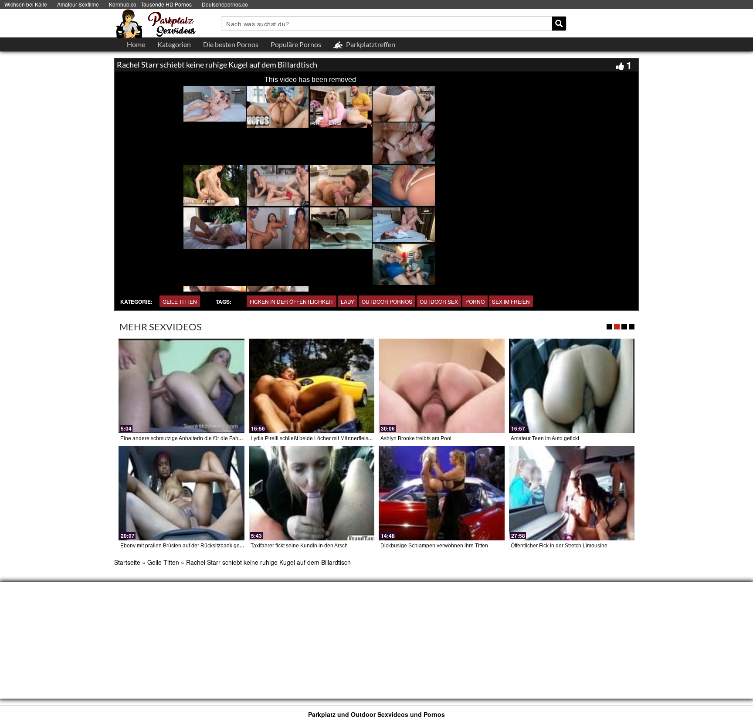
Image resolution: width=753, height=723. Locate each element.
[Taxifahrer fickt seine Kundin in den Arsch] (312, 493)
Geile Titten (180, 301)
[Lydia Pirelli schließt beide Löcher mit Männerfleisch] (312, 386)
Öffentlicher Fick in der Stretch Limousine (559, 546)
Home (136, 44)
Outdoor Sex (439, 301)
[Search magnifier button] (559, 24)
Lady (347, 301)
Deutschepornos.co (225, 4)
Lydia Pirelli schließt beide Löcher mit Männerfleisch (312, 438)
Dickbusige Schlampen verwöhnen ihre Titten (434, 546)
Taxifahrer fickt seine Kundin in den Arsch (299, 546)
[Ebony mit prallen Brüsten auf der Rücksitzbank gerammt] (181, 493)
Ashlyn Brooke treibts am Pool (415, 438)
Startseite (127, 562)
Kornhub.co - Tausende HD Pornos (150, 4)
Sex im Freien (511, 301)
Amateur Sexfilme (78, 4)
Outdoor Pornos (387, 301)
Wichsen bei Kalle (25, 4)
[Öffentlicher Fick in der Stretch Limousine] (572, 493)
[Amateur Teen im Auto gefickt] (572, 386)
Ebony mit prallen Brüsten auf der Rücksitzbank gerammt (187, 546)
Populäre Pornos (296, 44)
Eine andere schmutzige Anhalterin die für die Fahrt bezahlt (190, 438)
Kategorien (174, 44)
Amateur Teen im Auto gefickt (545, 438)
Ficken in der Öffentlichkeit (291, 301)
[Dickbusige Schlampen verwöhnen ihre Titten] (442, 493)
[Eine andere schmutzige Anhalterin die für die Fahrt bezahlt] (181, 386)
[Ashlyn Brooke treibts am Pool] (442, 386)
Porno (475, 301)
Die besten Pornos (230, 44)
